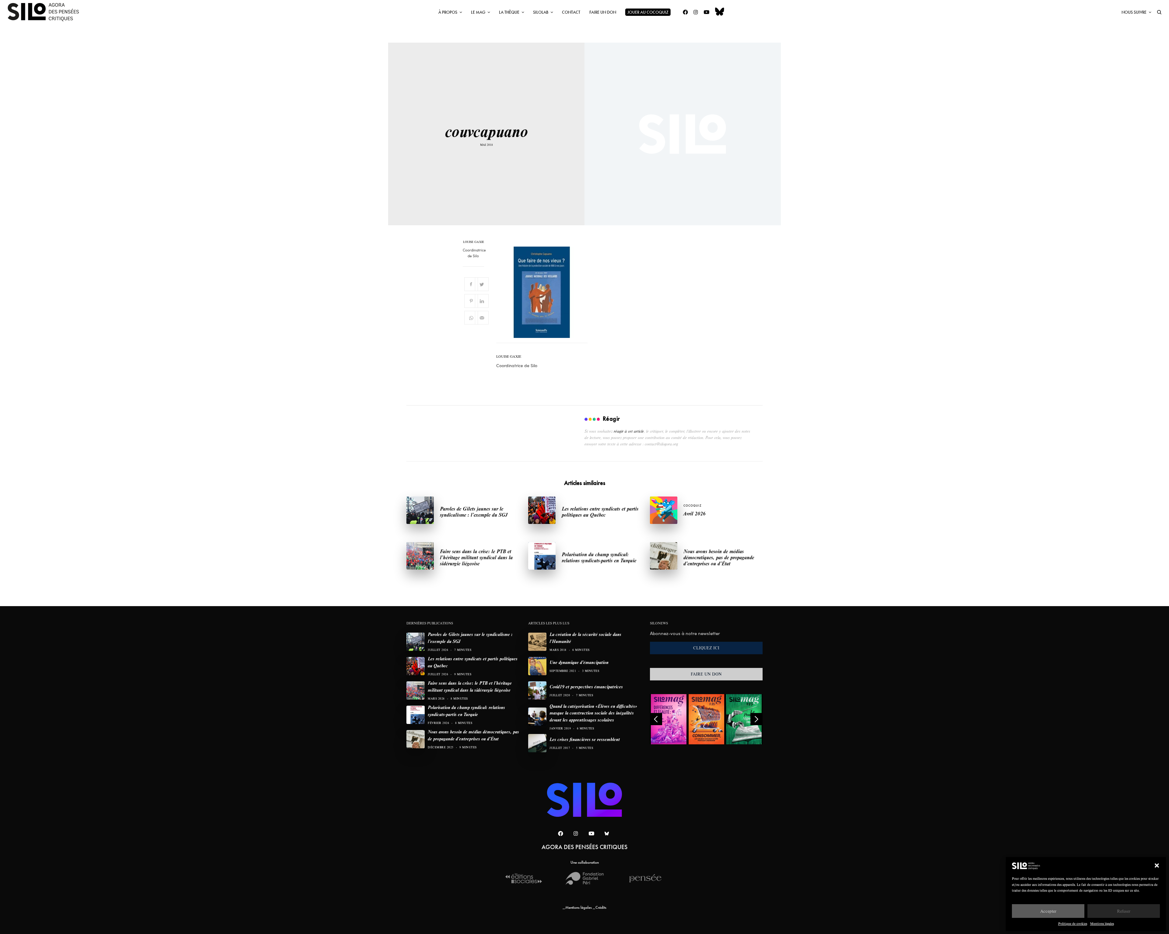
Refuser (1123, 911)
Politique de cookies (1072, 923)
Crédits (600, 907)
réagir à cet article (629, 431)
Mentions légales (1102, 923)
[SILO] (46, 12)
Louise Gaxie (473, 242)
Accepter (1048, 911)
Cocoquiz (692, 505)
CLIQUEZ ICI (706, 648)
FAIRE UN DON (706, 674)
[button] (1157, 865)
